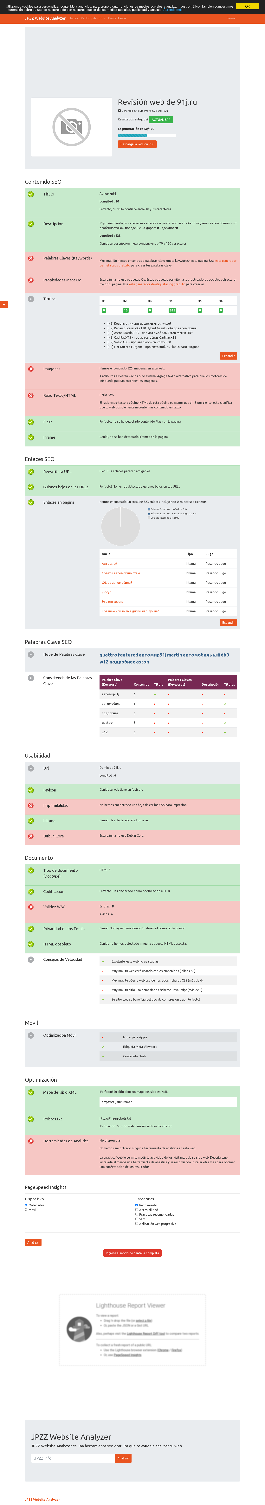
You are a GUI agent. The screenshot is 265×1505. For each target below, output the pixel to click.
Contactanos (117, 18)
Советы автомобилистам (121, 573)
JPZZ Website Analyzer (45, 18)
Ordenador (36, 1205)
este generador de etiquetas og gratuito (157, 284)
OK (247, 6)
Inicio (74, 18)
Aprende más (173, 9)
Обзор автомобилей (117, 582)
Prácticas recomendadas (156, 1214)
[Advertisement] (132, 68)
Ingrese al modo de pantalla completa (132, 1253)
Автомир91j (111, 563)
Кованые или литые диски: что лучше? (130, 611)
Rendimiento (148, 1205)
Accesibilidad (148, 1210)
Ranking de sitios (93, 18)
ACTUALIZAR (161, 119)
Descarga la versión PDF (137, 144)
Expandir (228, 356)
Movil (32, 1210)
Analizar (33, 1242)
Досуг (106, 592)
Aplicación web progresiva (157, 1224)
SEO (142, 1219)
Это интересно (113, 601)
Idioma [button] (231, 18)
